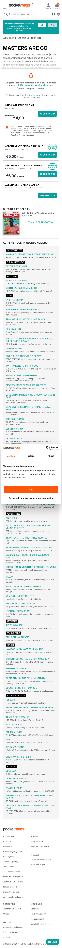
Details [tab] (31, 456)
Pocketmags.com (38, 914)
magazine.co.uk (37, 919)
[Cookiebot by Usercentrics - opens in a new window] (46, 448)
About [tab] (51, 456)
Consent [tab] (11, 456)
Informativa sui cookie (12, 892)
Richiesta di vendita (11, 932)
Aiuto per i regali (38, 865)
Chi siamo (35, 909)
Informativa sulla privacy (13, 877)
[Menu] (4, 5)
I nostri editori (8, 867)
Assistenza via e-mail (40, 846)
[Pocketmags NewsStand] (19, 6)
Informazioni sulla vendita (14, 927)
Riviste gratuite (9, 856)
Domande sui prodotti (12, 909)
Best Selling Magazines (13, 851)
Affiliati (6, 914)
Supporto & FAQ (37, 841)
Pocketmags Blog (10, 862)
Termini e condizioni (11, 887)
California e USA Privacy (13, 882)
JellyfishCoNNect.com (40, 924)
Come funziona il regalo (41, 860)
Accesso (33, 95)
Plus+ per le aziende (11, 872)
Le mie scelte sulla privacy (14, 897)
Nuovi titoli (7, 846)
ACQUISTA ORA (48, 113)
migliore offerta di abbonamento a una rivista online (24, 189)
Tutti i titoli (7, 841)
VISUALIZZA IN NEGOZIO (40, 222)
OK (31, 489)
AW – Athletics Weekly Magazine (36, 85)
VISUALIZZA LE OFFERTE (47, 196)
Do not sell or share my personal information (31, 498)
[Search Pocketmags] (6, 14)
